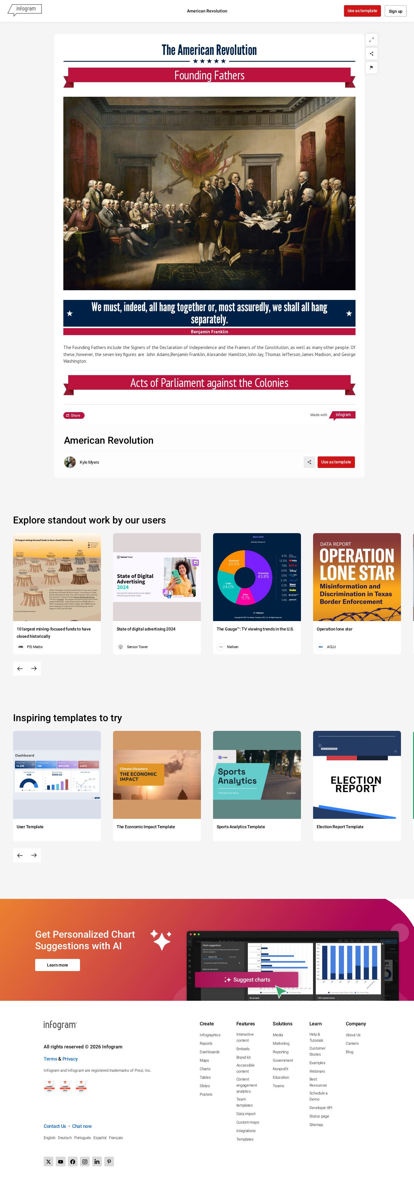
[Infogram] (24, 11)
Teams (278, 1086)
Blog (349, 1052)
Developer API (320, 1107)
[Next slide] (34, 668)
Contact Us (55, 1126)
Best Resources (318, 1082)
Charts (205, 1069)
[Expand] (371, 39)
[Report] (371, 67)
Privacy (70, 1059)
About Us (353, 1035)
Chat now (82, 1126)
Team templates (244, 1102)
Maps (204, 1060)
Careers (352, 1043)
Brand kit (243, 1057)
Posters (206, 1094)
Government (283, 1060)
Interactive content (245, 1037)
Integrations (246, 1130)
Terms (50, 1059)
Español (99, 1137)
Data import (245, 1113)
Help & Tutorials (316, 1037)
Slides (205, 1086)
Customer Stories (317, 1051)
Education (281, 1077)
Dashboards (210, 1052)
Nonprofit (280, 1069)
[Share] (371, 53)
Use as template (363, 10)
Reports (206, 1043)
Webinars (317, 1071)
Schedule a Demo (318, 1096)
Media (278, 1035)
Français (116, 1137)
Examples (317, 1063)
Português (82, 1137)
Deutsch (65, 1137)
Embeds (243, 1049)
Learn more (57, 965)
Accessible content (245, 1068)
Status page (319, 1116)
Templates (245, 1139)
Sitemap (316, 1124)
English (49, 1137)
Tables (205, 1077)
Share (75, 415)
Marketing (281, 1043)
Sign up (395, 11)
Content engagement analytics (246, 1085)
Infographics (210, 1035)
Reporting (280, 1052)
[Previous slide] (20, 668)
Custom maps (247, 1122)
